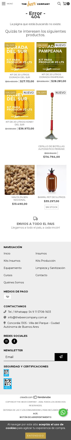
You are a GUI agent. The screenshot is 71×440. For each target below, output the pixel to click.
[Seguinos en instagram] (6, 341)
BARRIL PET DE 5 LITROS (51, 197)
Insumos (41, 253)
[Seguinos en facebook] (14, 341)
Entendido (35, 435)
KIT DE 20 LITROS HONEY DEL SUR (19, 123)
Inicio (7, 253)
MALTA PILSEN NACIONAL (20, 198)
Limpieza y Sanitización (50, 268)
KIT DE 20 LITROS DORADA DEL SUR (19, 76)
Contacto (41, 275)
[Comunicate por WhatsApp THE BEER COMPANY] (63, 412)
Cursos (8, 275)
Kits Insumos (12, 260)
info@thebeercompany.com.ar (27, 317)
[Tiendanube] (36, 398)
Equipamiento (13, 268)
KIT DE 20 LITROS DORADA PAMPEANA (51, 75)
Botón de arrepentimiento (35, 417)
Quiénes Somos (14, 282)
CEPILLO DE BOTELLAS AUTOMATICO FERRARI (51, 147)
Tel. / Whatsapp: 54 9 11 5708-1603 (29, 311)
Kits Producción (46, 260)
